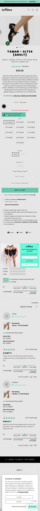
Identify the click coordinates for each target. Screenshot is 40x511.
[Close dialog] (38, 244)
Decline (19, 502)
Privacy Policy (23, 492)
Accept (19, 497)
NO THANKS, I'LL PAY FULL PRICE (29, 264)
